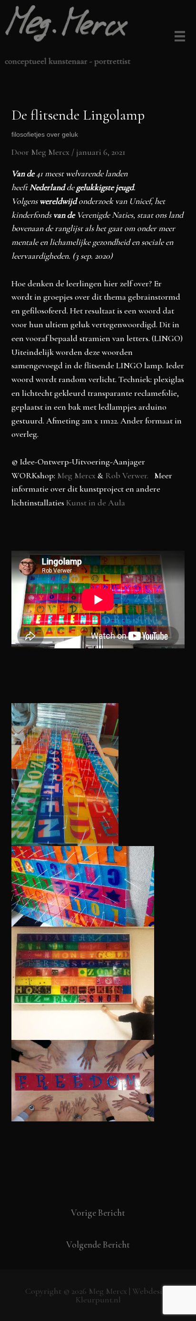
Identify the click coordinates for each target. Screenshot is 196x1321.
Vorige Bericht (98, 1212)
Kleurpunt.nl (98, 1299)
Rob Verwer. (128, 475)
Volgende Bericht (98, 1244)
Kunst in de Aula (95, 502)
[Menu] (178, 37)
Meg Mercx (77, 475)
